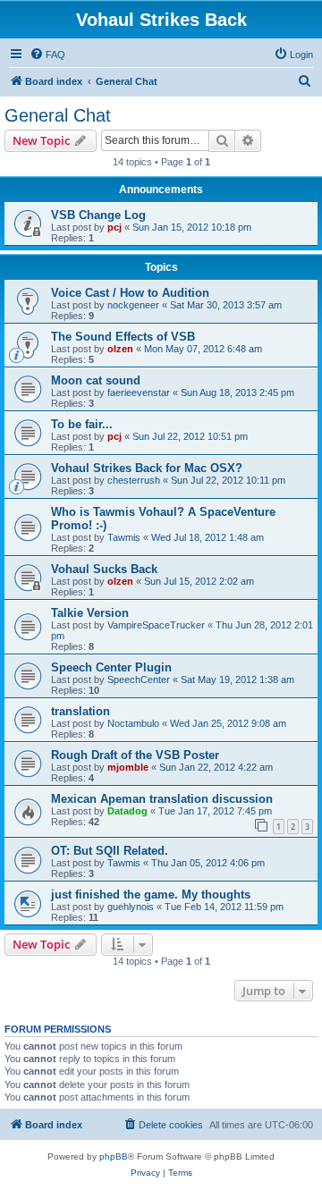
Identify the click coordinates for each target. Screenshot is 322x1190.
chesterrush (133, 480)
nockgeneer (133, 305)
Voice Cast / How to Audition (130, 293)
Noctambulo (133, 723)
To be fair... (82, 424)
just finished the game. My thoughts (150, 894)
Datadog (127, 811)
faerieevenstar (138, 392)
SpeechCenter (138, 679)
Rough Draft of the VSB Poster (135, 755)
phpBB (113, 1156)
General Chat (57, 115)
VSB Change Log (98, 215)
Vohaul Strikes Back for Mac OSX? (146, 468)
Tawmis (123, 537)
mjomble (127, 767)
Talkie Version (90, 613)
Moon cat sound (95, 380)
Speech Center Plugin (111, 667)
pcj (114, 227)
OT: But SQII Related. (109, 850)
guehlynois (130, 906)
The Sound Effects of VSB (123, 336)
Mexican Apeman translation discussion (162, 799)
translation (80, 711)
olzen (120, 348)
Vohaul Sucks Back (104, 569)
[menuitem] (47, 54)
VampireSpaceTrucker (156, 625)
